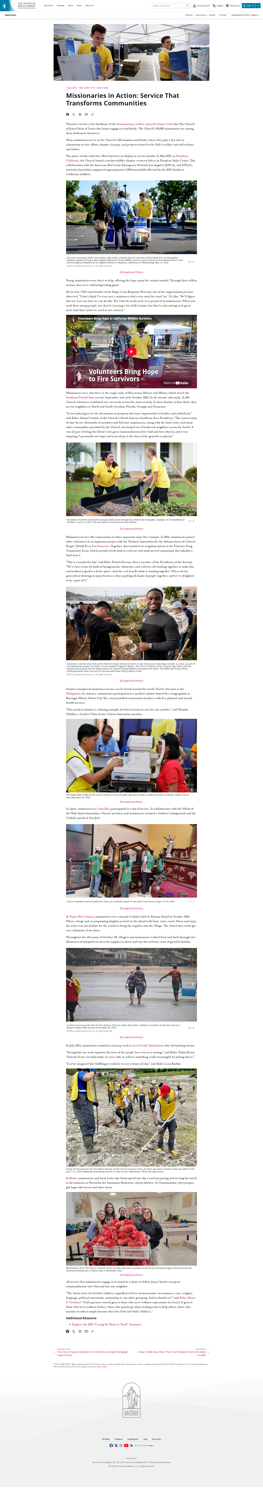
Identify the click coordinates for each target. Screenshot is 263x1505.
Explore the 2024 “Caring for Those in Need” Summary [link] (106, 1324)
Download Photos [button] (133, 272)
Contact (222, 15)
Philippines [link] (73, 694)
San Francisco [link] (100, 546)
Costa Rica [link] (103, 809)
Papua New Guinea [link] (82, 917)
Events (212, 15)
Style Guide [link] (102, 1366)
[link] (68, 1331)
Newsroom (10, 15)
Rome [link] (73, 1178)
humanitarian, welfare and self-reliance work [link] (145, 124)
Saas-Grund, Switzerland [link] (148, 1045)
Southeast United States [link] (81, 397)
